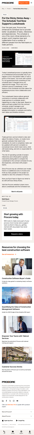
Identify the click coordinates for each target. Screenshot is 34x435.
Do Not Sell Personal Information (24, 424)
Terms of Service (13, 424)
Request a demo (24, 3)
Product (9, 8)
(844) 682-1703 (12, 404)
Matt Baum (5, 199)
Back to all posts (17, 191)
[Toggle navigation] (31, 2)
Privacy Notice (5, 424)
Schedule (5, 208)
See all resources (8, 254)
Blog (3, 8)
